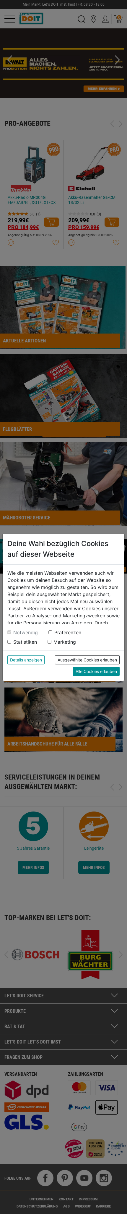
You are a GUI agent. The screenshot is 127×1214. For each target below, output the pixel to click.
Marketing (64, 642)
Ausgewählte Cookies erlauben (87, 659)
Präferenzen (67, 632)
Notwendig (25, 632)
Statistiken (25, 642)
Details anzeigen (26, 659)
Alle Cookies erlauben (96, 671)
